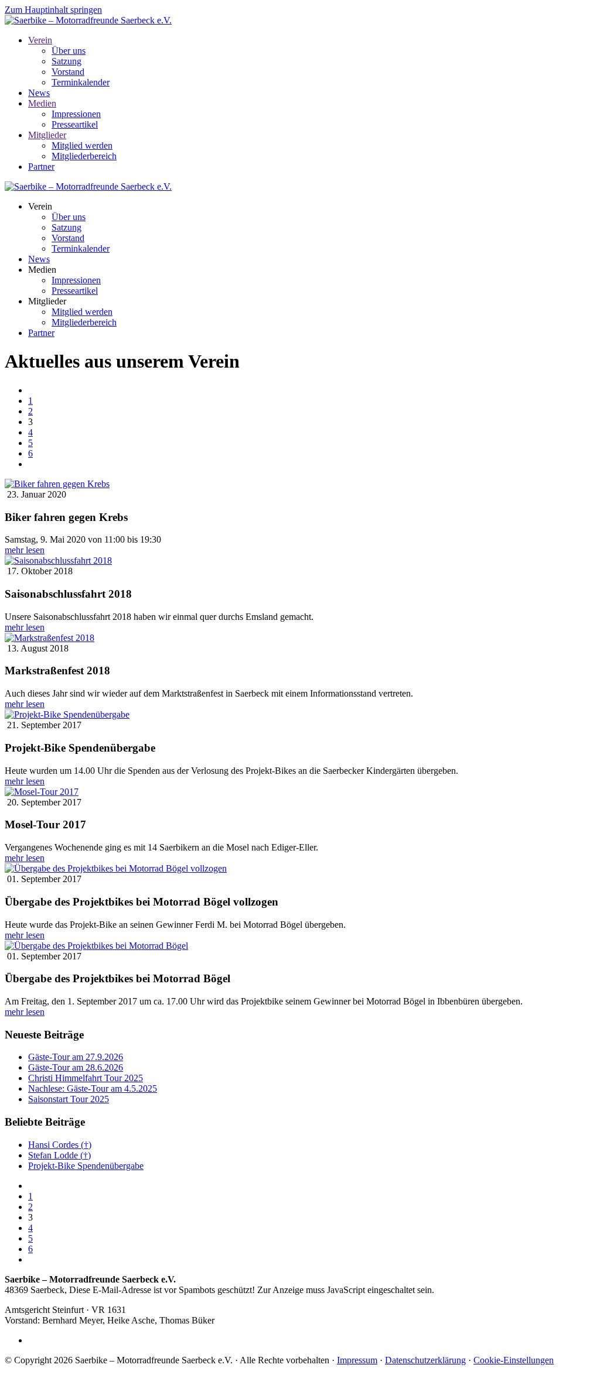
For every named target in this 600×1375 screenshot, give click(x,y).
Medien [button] (42, 270)
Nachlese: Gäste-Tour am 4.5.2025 (92, 1088)
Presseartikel (75, 124)
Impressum (357, 1360)
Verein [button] (40, 206)
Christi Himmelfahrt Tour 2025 (85, 1078)
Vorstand (68, 72)
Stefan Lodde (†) (59, 1155)
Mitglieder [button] (47, 301)
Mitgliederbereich (84, 156)
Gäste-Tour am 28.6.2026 (75, 1067)
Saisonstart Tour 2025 (68, 1099)
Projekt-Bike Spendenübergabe (86, 1166)
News (39, 93)
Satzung (66, 61)
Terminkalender (81, 82)
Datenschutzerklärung (425, 1360)
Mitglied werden (82, 145)
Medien (42, 103)
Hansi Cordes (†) (59, 1145)
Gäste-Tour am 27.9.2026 (75, 1057)
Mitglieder (47, 135)
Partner (41, 167)
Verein (40, 40)
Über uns (69, 51)
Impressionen (76, 114)
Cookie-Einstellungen (513, 1360)
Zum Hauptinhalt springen (53, 10)
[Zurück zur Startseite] (88, 20)
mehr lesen (25, 550)
